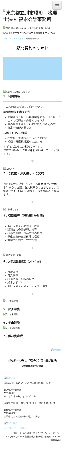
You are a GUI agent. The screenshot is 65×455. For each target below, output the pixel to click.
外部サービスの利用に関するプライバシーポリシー (36, 433)
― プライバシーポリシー (16, 428)
